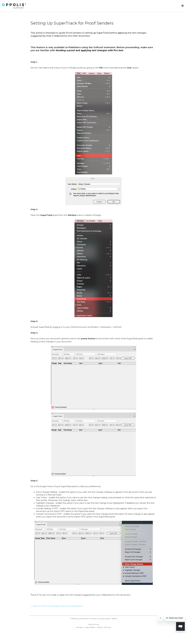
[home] (14, 6)
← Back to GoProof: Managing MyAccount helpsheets (57, 606)
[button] (183, 6)
